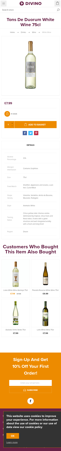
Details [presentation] (30, 145)
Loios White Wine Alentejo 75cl (15, 290)
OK (12, 436)
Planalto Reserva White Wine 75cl (45, 290)
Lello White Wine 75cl (45, 330)
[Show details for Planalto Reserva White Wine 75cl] (45, 273)
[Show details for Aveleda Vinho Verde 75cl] (16, 313)
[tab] (30, 145)
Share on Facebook (25, 133)
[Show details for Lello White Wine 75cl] (45, 313)
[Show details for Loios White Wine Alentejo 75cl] (16, 273)
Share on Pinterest (36, 133)
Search (58, 10)
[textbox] (27, 10)
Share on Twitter (30, 133)
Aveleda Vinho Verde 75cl (16, 330)
